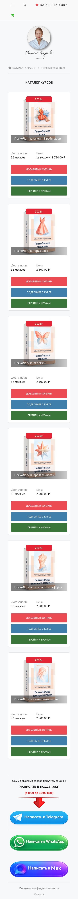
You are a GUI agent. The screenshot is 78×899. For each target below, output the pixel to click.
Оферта (39, 894)
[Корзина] (12, 15)
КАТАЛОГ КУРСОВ (23, 67)
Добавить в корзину (39, 169)
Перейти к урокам (39, 191)
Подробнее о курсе (39, 180)
